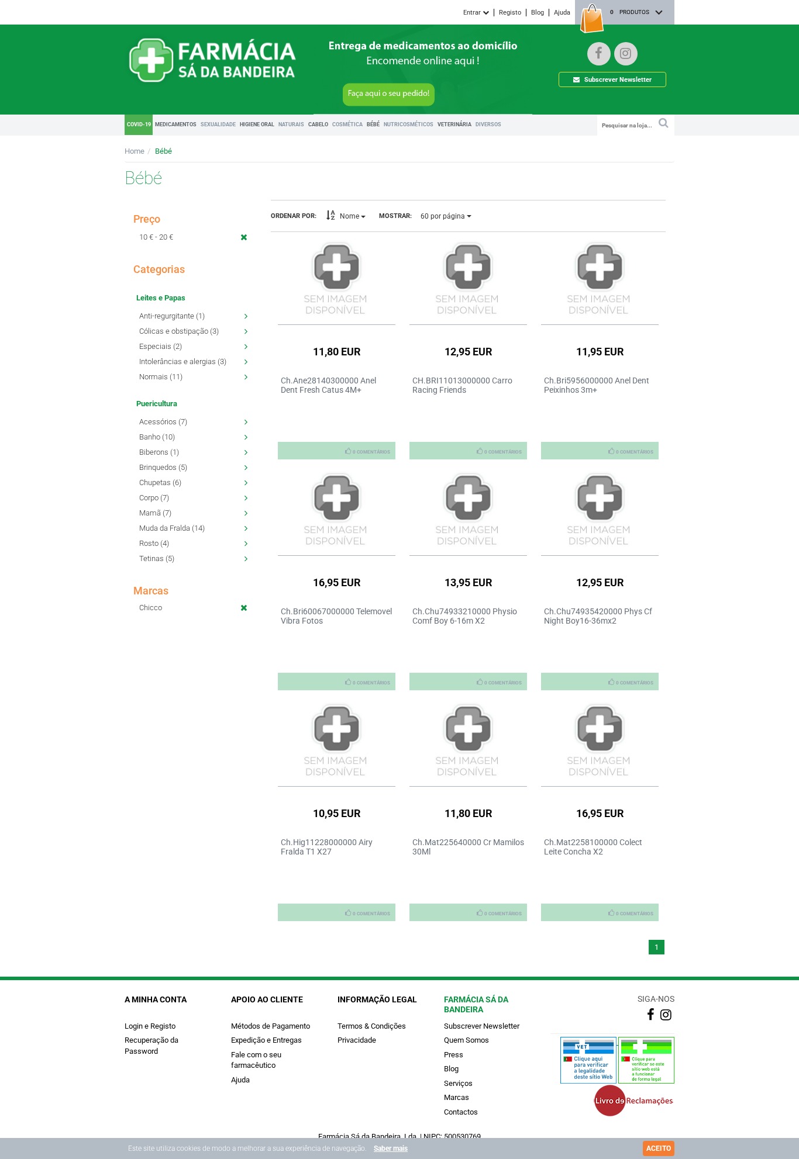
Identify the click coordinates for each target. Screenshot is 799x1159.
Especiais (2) (160, 346)
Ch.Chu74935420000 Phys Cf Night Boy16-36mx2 (598, 616)
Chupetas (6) (160, 482)
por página (444, 216)
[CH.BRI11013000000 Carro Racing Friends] (468, 279)
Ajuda (562, 12)
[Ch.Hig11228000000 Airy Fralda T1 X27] (336, 740)
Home (134, 151)
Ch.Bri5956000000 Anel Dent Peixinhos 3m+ (596, 385)
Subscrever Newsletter (617, 80)
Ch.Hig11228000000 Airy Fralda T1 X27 (327, 847)
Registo (510, 12)
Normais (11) (160, 376)
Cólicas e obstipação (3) (179, 331)
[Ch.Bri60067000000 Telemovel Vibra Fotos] (336, 509)
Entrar (473, 12)
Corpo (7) (154, 497)
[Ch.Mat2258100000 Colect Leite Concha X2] (600, 740)
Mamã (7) (155, 512)
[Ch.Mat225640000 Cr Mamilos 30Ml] (468, 740)
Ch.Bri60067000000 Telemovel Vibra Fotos (336, 616)
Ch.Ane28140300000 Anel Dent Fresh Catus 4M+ (328, 385)
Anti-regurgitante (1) (172, 316)
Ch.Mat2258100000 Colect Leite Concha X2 (593, 847)
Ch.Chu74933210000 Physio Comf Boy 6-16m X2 (464, 616)
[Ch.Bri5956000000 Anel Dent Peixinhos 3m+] (600, 279)
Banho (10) (157, 437)
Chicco (150, 607)
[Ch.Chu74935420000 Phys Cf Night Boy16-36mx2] (600, 509)
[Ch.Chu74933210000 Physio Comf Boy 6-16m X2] (468, 509)
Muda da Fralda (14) (172, 528)
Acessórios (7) (163, 421)
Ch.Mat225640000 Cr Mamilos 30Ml (468, 847)
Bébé (163, 151)
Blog (537, 12)
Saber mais (391, 1148)
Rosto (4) (154, 543)
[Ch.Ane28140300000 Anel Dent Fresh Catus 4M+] (336, 279)
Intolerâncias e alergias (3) (182, 361)
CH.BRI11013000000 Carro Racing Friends (462, 385)
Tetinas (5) (156, 558)
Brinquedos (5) (163, 467)
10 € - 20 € (156, 237)
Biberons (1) (159, 452)
